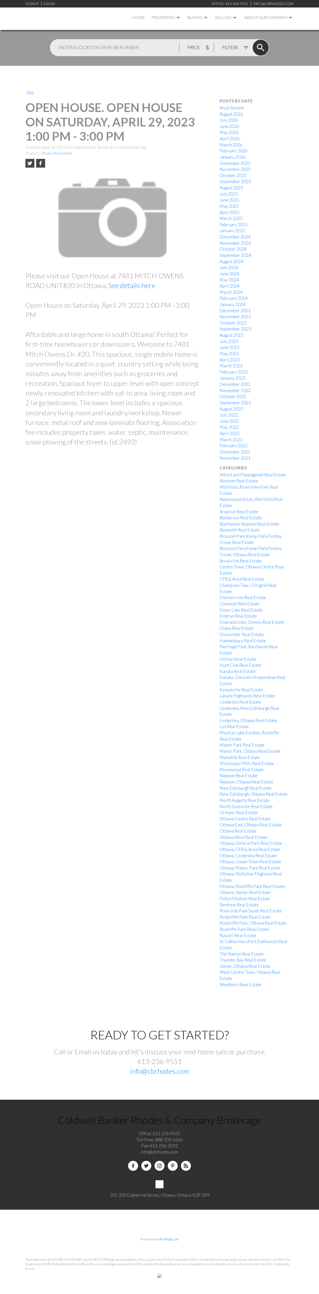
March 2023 (231, 365)
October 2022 (233, 396)
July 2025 (229, 194)
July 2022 (229, 415)
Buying (195, 17)
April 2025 (229, 212)
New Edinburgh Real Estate (246, 788)
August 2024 (231, 261)
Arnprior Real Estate (239, 511)
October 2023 (233, 322)
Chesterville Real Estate (243, 597)
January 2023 (232, 378)
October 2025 (233, 175)
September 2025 (235, 181)
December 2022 (235, 384)
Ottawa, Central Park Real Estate (251, 843)
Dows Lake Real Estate (241, 610)
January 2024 (232, 304)
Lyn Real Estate (234, 726)
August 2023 (231, 335)
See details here (131, 285)
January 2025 (232, 230)
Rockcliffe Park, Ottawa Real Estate (253, 923)
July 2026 (229, 120)
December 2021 (235, 451)
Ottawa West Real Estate (243, 837)
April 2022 (229, 433)
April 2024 (229, 286)
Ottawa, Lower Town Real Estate (250, 861)
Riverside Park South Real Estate (251, 910)
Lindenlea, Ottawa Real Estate (248, 720)
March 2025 (231, 218)
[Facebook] (133, 1166)
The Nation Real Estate (242, 954)
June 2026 (229, 126)
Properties (163, 17)
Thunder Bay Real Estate (243, 960)
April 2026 (229, 138)
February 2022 (233, 445)
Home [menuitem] (138, 17)
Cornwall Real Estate (240, 603)
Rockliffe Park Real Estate (244, 929)
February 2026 (233, 150)
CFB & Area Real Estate (242, 579)
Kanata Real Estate (238, 671)
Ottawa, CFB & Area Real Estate (250, 849)
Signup (31, 3)
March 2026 (231, 144)
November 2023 (235, 316)
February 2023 (233, 372)
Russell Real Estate (238, 935)
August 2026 (231, 114)
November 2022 (235, 390)
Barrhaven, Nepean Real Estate (249, 524)
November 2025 (235, 169)
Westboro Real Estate (240, 984)
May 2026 (229, 132)
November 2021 (235, 458)
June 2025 (229, 200)
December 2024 (235, 236)
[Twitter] (146, 1166)
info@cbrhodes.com (159, 1071)
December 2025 (235, 163)
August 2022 (231, 409)
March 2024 (231, 292)
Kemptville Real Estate (241, 689)
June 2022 (229, 421)
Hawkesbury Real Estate (243, 640)
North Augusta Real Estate (245, 800)
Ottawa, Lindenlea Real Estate (248, 855)
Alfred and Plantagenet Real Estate (253, 474)
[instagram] (159, 1166)
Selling (223, 17)
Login (49, 3)
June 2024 (229, 273)
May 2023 (229, 353)
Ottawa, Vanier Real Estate (245, 892)
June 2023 (229, 347)
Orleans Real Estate (239, 812)
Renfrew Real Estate (239, 904)
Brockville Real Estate (241, 560)
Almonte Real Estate (239, 480)
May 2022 (229, 427)
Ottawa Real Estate (56, 153)
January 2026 (232, 157)
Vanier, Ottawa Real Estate (245, 966)
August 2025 (231, 187)
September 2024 (235, 255)
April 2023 (229, 359)
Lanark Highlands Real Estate (247, 695)
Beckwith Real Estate (240, 530)
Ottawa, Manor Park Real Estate (250, 867)
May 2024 (229, 279)
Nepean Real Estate (238, 775)
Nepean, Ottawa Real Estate (246, 781)
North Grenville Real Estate (246, 806)
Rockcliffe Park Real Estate (245, 917)
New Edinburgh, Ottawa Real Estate (254, 794)
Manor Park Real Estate (242, 745)
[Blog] (186, 1166)
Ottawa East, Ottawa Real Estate (251, 824)
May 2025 (229, 206)
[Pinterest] (173, 1166)
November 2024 (235, 243)
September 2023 (235, 328)
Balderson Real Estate (241, 517)
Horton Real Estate (238, 659)
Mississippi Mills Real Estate (247, 763)
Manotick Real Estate (240, 757)
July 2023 (229, 341)
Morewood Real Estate (242, 769)
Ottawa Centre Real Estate (245, 818)
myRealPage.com (167, 1239)
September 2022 (235, 402)
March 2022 (231, 439)
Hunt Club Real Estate (240, 665)
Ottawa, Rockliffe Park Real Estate (252, 886)
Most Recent (232, 107)
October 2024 (233, 249)
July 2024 (229, 267)
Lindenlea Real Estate (240, 702)
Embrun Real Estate (238, 616)
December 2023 (235, 310)
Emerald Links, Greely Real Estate (252, 622)
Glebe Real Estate (237, 628)
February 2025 (233, 224)
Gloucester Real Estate (242, 634)
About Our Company (266, 17)
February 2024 (233, 298)
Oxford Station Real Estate (245, 898)
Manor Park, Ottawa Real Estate (250, 751)
